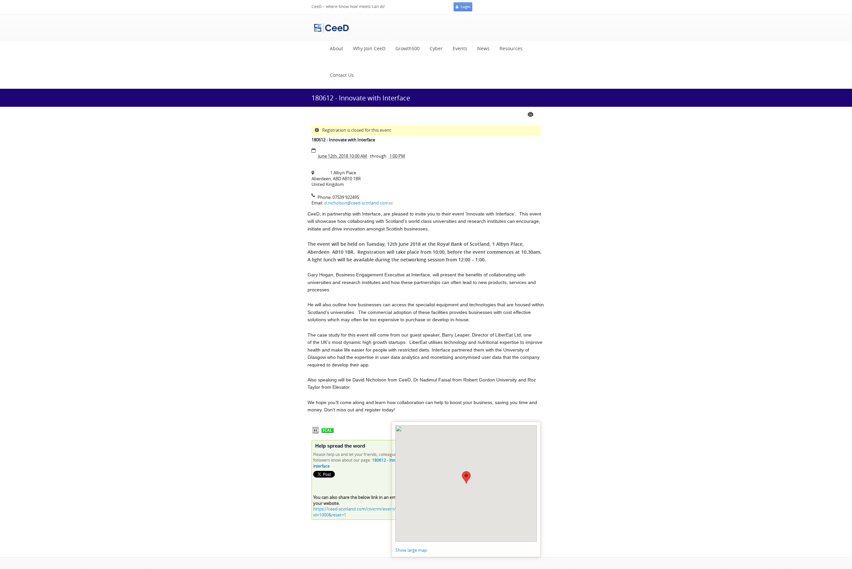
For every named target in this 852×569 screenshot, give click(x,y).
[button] (466, 477)
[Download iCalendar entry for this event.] (316, 432)
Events (457, 50)
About (334, 50)
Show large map (411, 550)
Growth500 (407, 49)
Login (465, 6)
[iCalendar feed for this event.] (327, 432)
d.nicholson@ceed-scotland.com (356, 203)
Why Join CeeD (366, 50)
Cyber (436, 49)
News (483, 49)
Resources (511, 49)
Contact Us (342, 75)
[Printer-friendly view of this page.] (533, 117)
